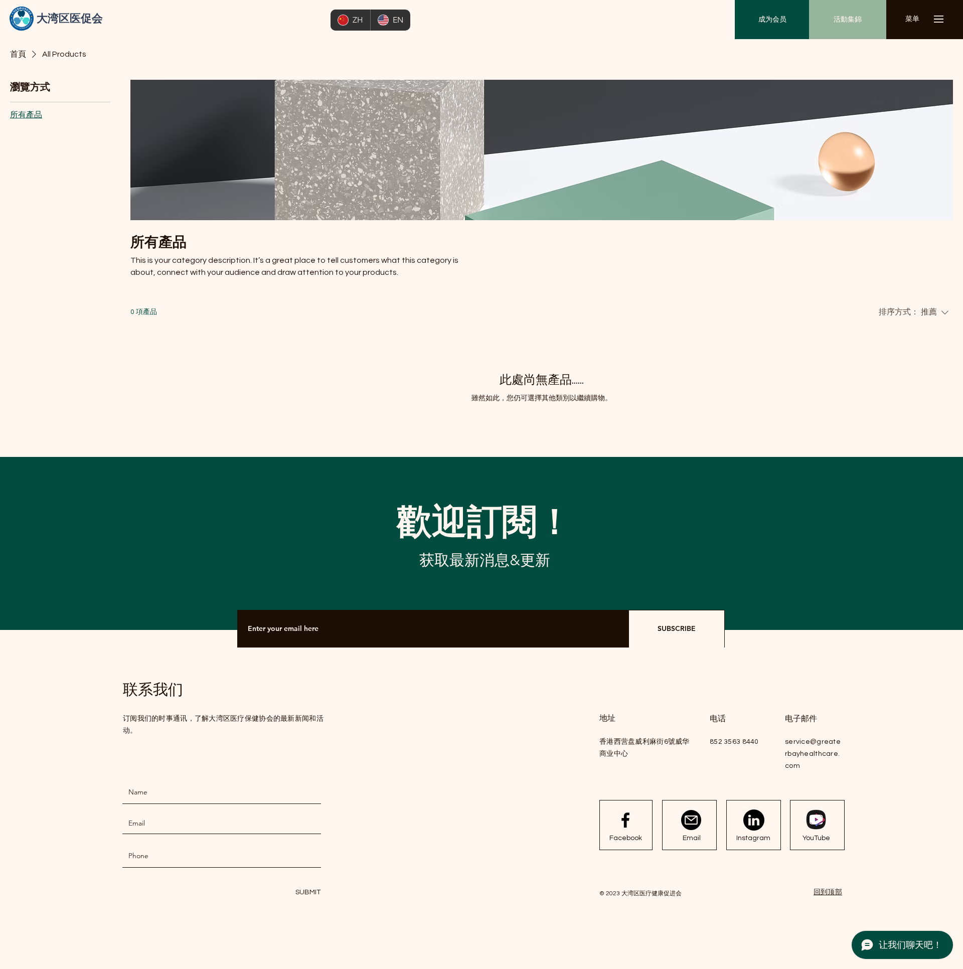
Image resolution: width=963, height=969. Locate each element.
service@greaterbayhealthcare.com (813, 753)
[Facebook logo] (625, 820)
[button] (912, 19)
